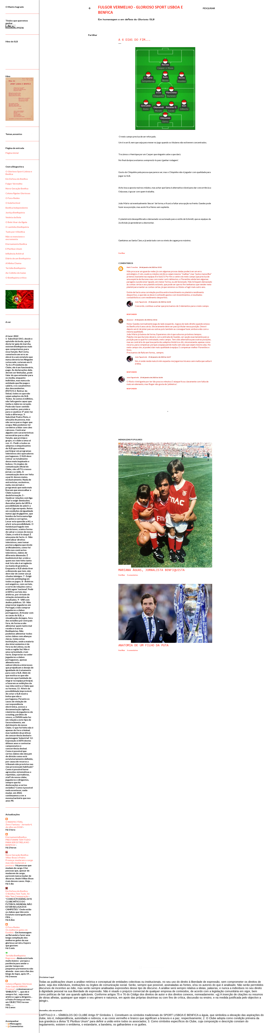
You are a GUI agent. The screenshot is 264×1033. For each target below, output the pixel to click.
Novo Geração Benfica (17, 188)
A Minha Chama (13, 263)
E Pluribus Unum (14, 248)
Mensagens (15, 1023)
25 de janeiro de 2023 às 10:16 (146, 320)
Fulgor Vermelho (14, 183)
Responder (132, 314)
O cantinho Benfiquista (17, 227)
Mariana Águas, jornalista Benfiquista (151, 570)
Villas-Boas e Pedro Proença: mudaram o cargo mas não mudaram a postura (19, 861)
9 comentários (132, 575)
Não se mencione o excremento (15, 237)
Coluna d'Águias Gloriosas (19, 983)
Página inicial (12, 153)
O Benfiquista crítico (16, 277)
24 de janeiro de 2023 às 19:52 (150, 267)
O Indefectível (13, 203)
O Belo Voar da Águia (16, 222)
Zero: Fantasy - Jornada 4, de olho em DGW (19, 825)
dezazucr (130, 320)
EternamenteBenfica (16, 837)
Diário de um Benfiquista (18, 258)
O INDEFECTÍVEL (14, 821)
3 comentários (132, 650)
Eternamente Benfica (16, 244)
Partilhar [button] (92, 35)
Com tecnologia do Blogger (153, 967)
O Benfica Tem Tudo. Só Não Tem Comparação (18, 895)
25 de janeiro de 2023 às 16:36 (151, 377)
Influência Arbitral (15, 253)
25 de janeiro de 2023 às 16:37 (159, 357)
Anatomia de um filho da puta (143, 645)
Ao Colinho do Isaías (16, 272)
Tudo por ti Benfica (15, 231)
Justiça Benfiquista (15, 212)
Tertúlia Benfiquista (16, 268)
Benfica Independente (17, 207)
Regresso (10, 958)
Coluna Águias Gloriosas (18, 193)
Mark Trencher (132, 267)
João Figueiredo (141, 302)
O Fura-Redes (13, 198)
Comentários (16, 1026)
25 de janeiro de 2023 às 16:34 (159, 302)
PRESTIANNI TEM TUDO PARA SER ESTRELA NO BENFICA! (18, 842)
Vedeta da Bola (13, 217)
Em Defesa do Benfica (17, 179)
